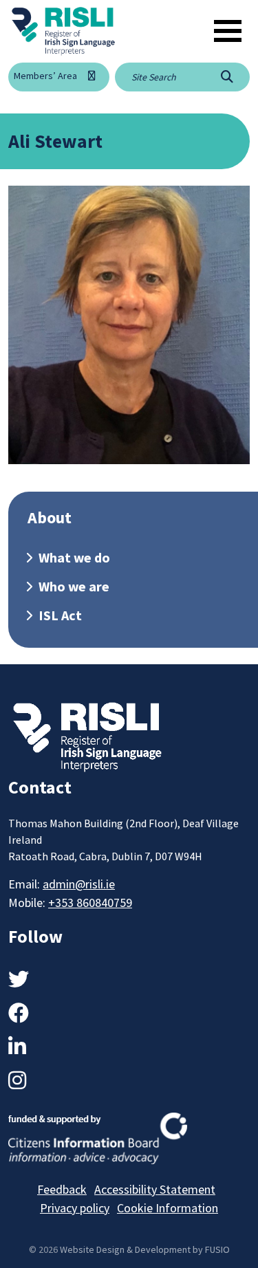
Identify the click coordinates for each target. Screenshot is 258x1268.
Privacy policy (74, 1208)
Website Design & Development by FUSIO (145, 1249)
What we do (74, 557)
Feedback (62, 1189)
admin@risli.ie (79, 884)
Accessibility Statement (154, 1189)
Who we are (74, 586)
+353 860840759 (90, 902)
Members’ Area (45, 75)
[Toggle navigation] (228, 31)
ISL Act (60, 615)
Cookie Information (167, 1208)
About (50, 517)
